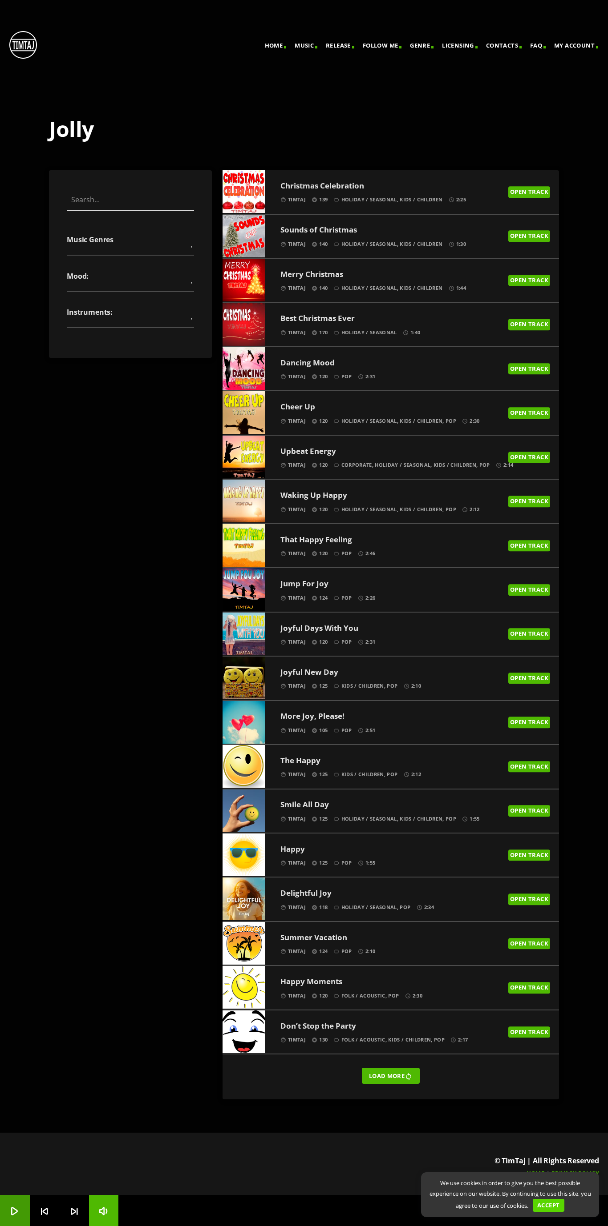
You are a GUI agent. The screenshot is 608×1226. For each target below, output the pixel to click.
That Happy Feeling (316, 540)
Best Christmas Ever (317, 318)
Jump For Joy (304, 584)
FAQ (536, 45)
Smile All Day (304, 804)
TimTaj (297, 199)
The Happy (300, 760)
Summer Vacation (313, 937)
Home (274, 45)
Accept (548, 1205)
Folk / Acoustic (363, 995)
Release (338, 45)
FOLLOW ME (380, 45)
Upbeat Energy (308, 451)
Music (304, 45)
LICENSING (458, 45)
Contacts (502, 45)
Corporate (356, 464)
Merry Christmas (311, 274)
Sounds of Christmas (318, 230)
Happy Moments (311, 981)
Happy (292, 849)
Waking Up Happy (313, 495)
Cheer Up (297, 407)
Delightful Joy (306, 893)
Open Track (529, 192)
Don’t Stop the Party (318, 1026)
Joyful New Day (309, 672)
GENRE (420, 45)
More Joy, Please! (312, 716)
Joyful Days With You (319, 628)
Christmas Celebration (322, 186)
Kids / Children (421, 199)
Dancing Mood (307, 363)
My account (574, 45)
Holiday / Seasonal (369, 199)
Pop (346, 376)
